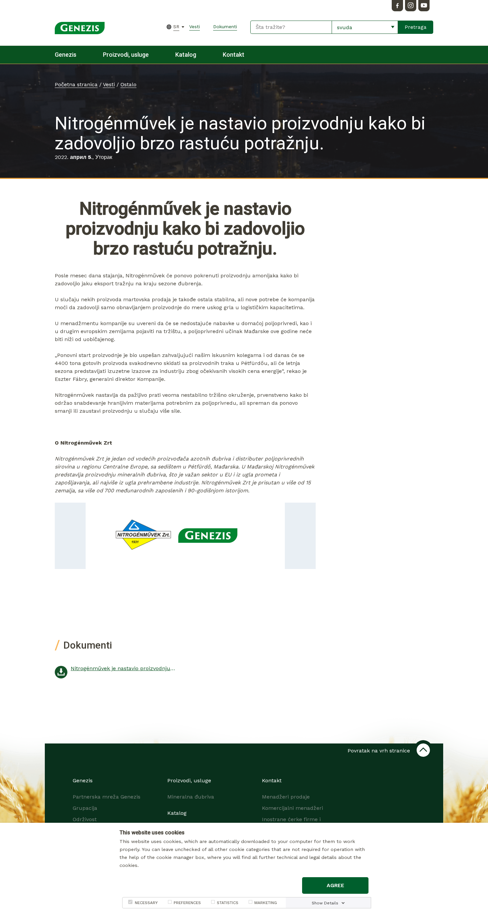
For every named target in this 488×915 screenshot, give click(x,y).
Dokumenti (225, 26)
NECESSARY (146, 902)
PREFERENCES (187, 902)
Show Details (325, 903)
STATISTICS (227, 902)
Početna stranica (76, 84)
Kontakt (233, 54)
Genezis (65, 54)
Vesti (194, 26)
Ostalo (128, 84)
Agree (335, 885)
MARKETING (265, 902)
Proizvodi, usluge (126, 54)
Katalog (185, 54)
